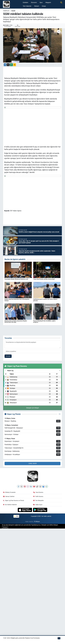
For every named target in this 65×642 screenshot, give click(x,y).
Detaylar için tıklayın (32, 408)
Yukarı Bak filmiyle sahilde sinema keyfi (44, 279)
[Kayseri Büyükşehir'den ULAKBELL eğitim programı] (47, 311)
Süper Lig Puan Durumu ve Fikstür (14, 500)
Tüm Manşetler (39, 500)
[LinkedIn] (31, 486)
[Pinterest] (24, 486)
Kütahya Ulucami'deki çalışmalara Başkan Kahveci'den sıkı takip (16, 321)
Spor (41, 2)
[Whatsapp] (46, 486)
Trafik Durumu (39, 496)
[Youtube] (34, 486)
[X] (21, 486)
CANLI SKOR (33, 463)
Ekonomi (34, 2)
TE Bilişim (37, 521)
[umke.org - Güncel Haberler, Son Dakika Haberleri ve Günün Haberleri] (6, 4)
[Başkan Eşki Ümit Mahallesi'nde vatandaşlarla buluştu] (18, 290)
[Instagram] (27, 486)
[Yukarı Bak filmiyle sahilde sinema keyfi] (47, 270)
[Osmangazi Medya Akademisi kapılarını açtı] (18, 270)
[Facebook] (18, 486)
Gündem (25, 2)
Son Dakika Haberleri (11, 504)
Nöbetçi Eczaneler (10, 492)
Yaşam (13, 10)
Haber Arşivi (38, 504)
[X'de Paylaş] (8, 64)
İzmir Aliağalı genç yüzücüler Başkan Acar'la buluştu (23, 638)
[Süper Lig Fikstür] (59, 414)
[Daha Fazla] (14, 64)
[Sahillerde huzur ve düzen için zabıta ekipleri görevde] (47, 290)
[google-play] (40, 510)
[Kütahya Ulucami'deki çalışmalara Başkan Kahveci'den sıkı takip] (18, 311)
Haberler (6, 10)
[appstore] (25, 510)
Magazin (48, 2)
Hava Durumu (39, 492)
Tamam (5, 527)
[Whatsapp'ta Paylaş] (11, 64)
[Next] (43, 486)
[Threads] (40, 486)
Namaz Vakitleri (9, 496)
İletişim (36, 6)
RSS (17, 516)
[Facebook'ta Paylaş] (5, 64)
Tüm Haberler (27, 6)
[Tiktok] (37, 486)
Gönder (8, 356)
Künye (44, 6)
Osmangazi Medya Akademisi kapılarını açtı (16, 279)
